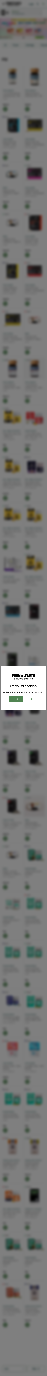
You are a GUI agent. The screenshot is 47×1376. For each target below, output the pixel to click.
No (31, 698)
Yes (16, 698)
